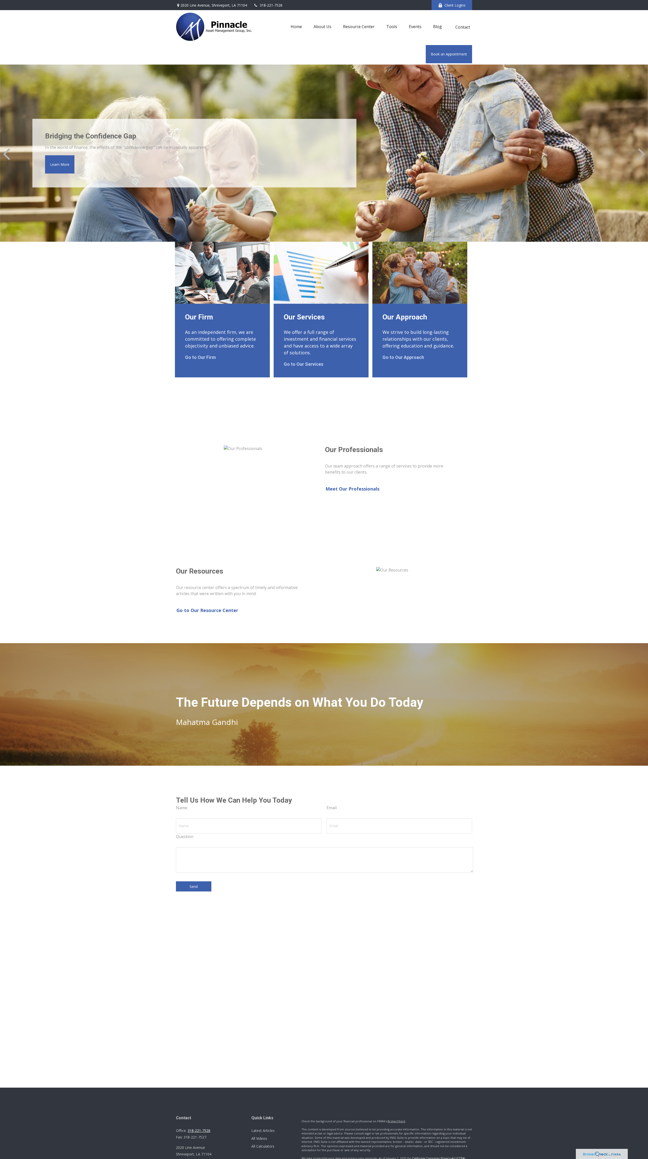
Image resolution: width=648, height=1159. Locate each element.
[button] (296, 26)
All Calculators (262, 1146)
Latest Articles (263, 1130)
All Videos (259, 1138)
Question (184, 836)
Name (181, 807)
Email (332, 807)
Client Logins (454, 5)
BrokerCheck (396, 1121)
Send (194, 886)
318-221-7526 (271, 5)
